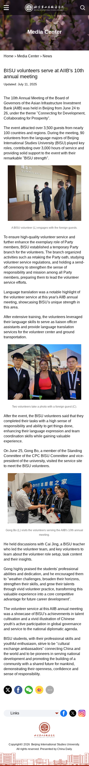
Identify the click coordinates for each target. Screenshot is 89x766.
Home (8, 56)
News (47, 56)
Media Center (28, 56)
